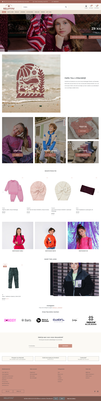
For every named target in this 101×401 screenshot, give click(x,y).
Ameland (37, 12)
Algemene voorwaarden (7, 377)
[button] (49, 49)
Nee (62, 398)
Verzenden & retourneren (7, 376)
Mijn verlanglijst (33, 377)
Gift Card (48, 12)
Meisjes (17, 12)
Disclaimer (4, 379)
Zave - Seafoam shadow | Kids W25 (11, 296)
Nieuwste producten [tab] (50, 171)
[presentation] (3, 192)
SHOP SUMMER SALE (88, 37)
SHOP (17, 155)
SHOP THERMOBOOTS (83, 155)
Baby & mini (10, 12)
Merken (43, 12)
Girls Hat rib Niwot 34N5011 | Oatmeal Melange (61, 210)
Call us (7, 391)
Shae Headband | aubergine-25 (84, 209)
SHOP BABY (83, 131)
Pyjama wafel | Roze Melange (10, 209)
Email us (19, 391)
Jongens (22, 12)
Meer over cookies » (71, 398)
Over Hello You (5, 372)
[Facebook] (94, 391)
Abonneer (65, 345)
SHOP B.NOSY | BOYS (50, 251)
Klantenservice (5, 385)
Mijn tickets (32, 376)
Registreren (32, 372)
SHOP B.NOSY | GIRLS (17, 251)
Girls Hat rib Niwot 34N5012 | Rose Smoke (38, 209)
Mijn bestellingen (33, 374)
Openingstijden (5, 374)
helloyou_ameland (57, 307)
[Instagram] (97, 391)
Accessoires (30, 12)
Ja (55, 398)
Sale (4, 12)
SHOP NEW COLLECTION (71, 37)
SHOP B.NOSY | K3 (83, 251)
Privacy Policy (5, 381)
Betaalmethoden (5, 383)
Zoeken (66, 7)
